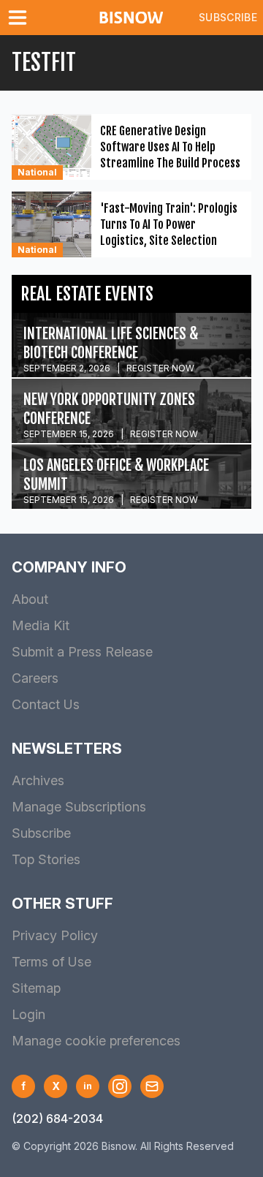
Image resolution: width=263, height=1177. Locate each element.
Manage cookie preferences (96, 1040)
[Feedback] (152, 1086)
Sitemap (36, 988)
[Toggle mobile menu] (20, 17)
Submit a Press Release (82, 651)
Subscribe (228, 17)
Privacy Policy (55, 935)
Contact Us (46, 704)
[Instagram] (120, 1086)
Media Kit (40, 625)
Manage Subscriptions (79, 806)
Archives (38, 780)
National (37, 172)
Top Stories (46, 859)
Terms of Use (51, 961)
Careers (35, 678)
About (30, 599)
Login (28, 1014)
